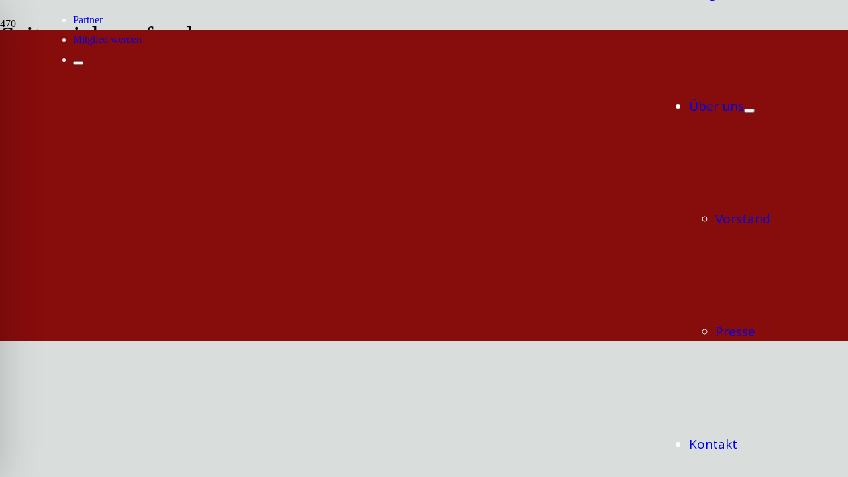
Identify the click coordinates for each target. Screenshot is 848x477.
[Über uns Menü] (749, 111)
